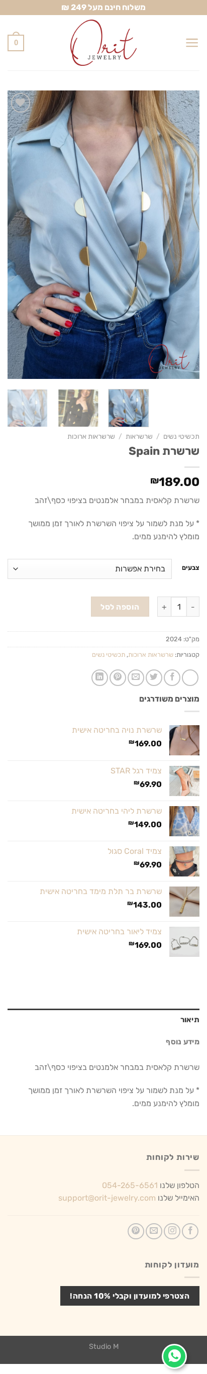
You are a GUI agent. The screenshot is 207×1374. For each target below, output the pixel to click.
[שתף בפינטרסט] (118, 677)
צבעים (190, 567)
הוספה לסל (119, 607)
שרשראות (139, 436)
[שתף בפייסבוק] (172, 677)
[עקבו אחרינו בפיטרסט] (136, 1231)
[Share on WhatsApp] (190, 677)
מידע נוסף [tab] (182, 1041)
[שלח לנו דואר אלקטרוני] (154, 1231)
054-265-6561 (130, 1185)
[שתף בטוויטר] (154, 677)
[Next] (17, 235)
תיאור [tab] (189, 1019)
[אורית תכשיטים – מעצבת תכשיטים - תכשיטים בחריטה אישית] (103, 42)
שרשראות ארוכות (91, 436)
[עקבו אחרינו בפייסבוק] (190, 1231)
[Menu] (192, 42)
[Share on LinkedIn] (99, 677)
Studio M (104, 1346)
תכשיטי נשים (181, 436)
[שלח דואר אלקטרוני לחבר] (136, 677)
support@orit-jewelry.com (107, 1198)
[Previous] (183, 235)
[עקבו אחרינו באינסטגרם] (172, 1231)
